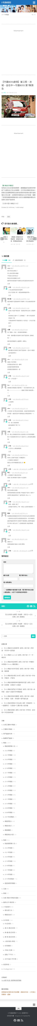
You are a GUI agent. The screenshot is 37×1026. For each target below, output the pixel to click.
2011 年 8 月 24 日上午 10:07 (21, 376)
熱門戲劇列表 (7, 734)
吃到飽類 (8, 946)
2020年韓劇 (8, 759)
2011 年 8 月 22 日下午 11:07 (20, 266)
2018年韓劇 (8, 768)
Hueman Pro (26, 1016)
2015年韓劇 (8, 781)
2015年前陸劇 (9, 879)
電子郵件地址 (23, 575)
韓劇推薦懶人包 (10, 746)
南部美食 (6, 964)
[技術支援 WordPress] (13, 1015)
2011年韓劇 (5, 15)
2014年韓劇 (8, 786)
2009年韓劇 (8, 808)
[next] (35, 238)
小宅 (4, 92)
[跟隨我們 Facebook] (28, 606)
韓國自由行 (8, 915)
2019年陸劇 (8, 861)
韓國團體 (8, 830)
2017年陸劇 (8, 870)
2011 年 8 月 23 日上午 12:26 (21, 308)
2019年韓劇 (8, 764)
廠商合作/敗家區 (8, 902)
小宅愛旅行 (7, 907)
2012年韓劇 (8, 795)
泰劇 (4, 893)
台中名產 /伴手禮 (10, 959)
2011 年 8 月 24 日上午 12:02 (20, 359)
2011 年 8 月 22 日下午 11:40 (21, 299)
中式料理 (8, 924)
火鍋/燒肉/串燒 (10, 941)
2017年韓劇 (8, 773)
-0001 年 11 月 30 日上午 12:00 (21, 469)
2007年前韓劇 (9, 817)
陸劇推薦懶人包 (10, 843)
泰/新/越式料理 (10, 937)
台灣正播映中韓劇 (9, 725)
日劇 (4, 889)
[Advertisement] (18, 50)
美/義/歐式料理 (10, 932)
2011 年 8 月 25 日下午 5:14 (20, 455)
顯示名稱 (6, 575)
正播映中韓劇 (7, 729)
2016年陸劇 (8, 874)
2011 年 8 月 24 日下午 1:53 (19, 385)
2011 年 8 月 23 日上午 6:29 (20, 329)
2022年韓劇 (8, 751)
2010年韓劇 (8, 804)
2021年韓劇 (8, 755)
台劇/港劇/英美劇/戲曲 (10, 898)
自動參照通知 (20, 260)
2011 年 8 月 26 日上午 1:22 (20, 472)
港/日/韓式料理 (10, 928)
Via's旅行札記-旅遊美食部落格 (11, 980)
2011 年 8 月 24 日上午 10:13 (21, 348)
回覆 (8, 283)
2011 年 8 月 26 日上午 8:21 (21, 420)
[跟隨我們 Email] (31, 606)
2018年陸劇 (8, 866)
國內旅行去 (8, 910)
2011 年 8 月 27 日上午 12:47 (21, 502)
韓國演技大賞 (9, 834)
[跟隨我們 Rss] (34, 606)
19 (8, 229)
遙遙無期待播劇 (10, 883)
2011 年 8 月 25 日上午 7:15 (20, 408)
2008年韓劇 (8, 812)
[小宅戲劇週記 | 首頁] (8, 2)
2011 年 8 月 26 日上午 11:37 (20, 487)
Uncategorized (7, 969)
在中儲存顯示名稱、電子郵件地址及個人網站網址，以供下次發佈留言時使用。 (18, 591)
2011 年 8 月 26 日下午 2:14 (20, 513)
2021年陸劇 (8, 852)
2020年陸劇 (8, 857)
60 (24, 229)
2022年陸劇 (8, 848)
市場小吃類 (8, 950)
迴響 (7, 260)
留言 (4, 562)
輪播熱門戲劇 (7, 738)
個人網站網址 (7, 582)
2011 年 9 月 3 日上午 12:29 (19, 539)
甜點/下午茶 (9, 954)
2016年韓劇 (8, 777)
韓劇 (8, 216)
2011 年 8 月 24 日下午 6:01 (21, 399)
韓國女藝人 (8, 826)
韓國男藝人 (8, 821)
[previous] (1, 238)
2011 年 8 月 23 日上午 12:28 (21, 287)
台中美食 (6, 920)
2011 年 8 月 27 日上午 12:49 (21, 530)
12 (35, 15)
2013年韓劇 (8, 790)
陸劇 (4, 840)
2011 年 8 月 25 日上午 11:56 (20, 432)
